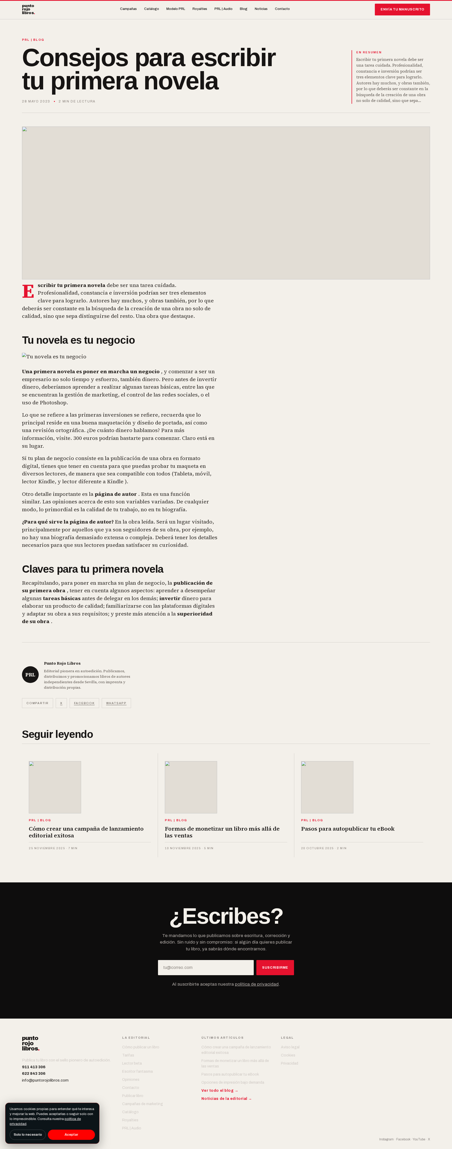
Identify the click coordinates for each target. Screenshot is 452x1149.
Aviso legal (290, 1047)
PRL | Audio (223, 9)
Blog (243, 9)
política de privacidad (257, 984)
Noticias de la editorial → (226, 1099)
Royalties (200, 9)
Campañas (128, 9)
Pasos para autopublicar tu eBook (230, 1074)
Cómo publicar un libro (140, 1047)
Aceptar (71, 1134)
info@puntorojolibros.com (45, 1080)
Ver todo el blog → (219, 1091)
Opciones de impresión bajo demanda (232, 1082)
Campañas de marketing (142, 1104)
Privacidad (289, 1063)
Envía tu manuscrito (402, 9)
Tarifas (128, 1055)
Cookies (288, 1055)
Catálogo (151, 9)
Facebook (84, 703)
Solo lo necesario (28, 1134)
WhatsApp (116, 703)
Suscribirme (275, 967)
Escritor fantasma (137, 1071)
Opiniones (130, 1080)
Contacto (282, 9)
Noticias (261, 9)
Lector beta (132, 1063)
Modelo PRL (175, 9)
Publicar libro (132, 1096)
